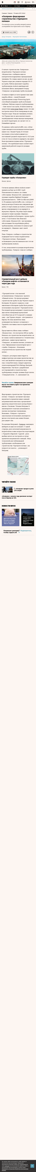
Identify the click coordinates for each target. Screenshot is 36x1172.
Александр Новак (17, 109)
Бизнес (10, 13)
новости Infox (9, 506)
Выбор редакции (7, 9)
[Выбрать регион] (22, 2)
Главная (4, 13)
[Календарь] (15, 2)
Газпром (22, 424)
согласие (7, 1166)
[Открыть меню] (33, 2)
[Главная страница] (2, 2)
